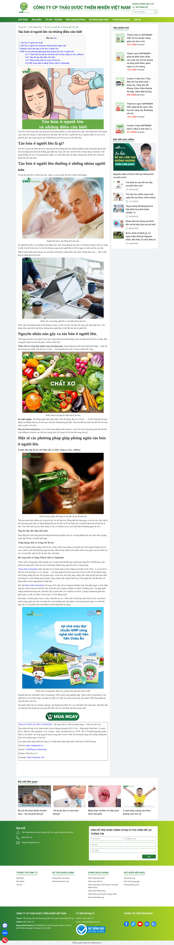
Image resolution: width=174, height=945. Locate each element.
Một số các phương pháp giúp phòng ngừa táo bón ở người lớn (46, 51)
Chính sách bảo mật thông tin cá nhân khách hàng (103, 886)
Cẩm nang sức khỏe (75, 19)
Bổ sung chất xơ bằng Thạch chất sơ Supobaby (47, 63)
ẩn (55, 38)
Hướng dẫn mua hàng (60, 878)
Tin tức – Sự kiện (53, 19)
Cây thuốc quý (129, 878)
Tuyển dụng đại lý (121, 19)
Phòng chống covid (131, 885)
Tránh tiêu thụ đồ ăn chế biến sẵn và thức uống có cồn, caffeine (54, 54)
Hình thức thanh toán (60, 881)
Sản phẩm (37, 19)
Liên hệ (137, 19)
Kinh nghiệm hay (35, 27)
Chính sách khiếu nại (96, 897)
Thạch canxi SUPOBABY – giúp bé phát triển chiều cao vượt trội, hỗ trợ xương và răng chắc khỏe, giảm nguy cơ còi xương (140, 60)
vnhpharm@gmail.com (30, 842)
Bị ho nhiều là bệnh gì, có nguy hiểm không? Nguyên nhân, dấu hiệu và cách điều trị (141, 236)
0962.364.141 (27, 837)
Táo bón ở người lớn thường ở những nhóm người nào (42, 46)
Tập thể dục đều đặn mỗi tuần (40, 57)
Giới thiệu (23, 19)
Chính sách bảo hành (96, 878)
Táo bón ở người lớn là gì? (31, 43)
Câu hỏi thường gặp (131, 881)
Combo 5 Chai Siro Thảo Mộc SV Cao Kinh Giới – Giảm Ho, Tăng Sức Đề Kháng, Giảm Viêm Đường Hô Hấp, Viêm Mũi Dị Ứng (139, 85)
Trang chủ (22, 27)
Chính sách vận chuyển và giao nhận (102, 894)
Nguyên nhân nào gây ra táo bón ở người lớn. (39, 48)
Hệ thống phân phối (99, 19)
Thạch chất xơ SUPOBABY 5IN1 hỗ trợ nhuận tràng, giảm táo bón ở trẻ (139, 38)
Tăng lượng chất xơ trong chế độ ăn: (42, 60)
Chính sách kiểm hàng (96, 891)
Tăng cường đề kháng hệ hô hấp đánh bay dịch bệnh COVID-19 (139, 209)
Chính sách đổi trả (95, 881)
